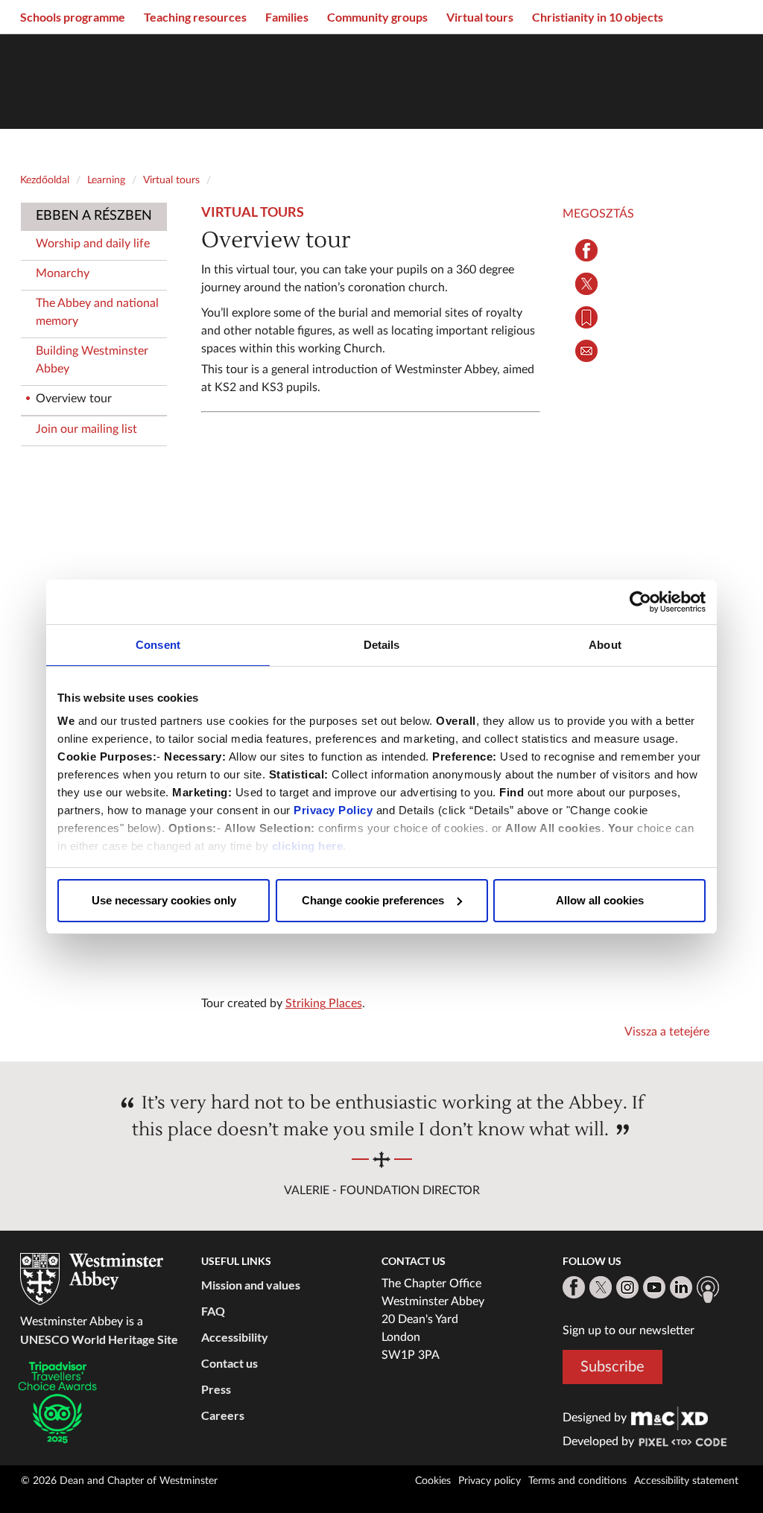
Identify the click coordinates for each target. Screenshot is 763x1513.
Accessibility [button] (234, 1337)
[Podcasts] (708, 1289)
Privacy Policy (333, 810)
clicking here (307, 846)
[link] (670, 1418)
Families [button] (286, 17)
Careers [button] (222, 1415)
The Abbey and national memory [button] (97, 312)
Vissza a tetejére (666, 1032)
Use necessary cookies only (164, 900)
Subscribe (612, 1367)
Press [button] (216, 1389)
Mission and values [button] (250, 1285)
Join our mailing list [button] (86, 429)
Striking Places (323, 1003)
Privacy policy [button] (489, 1481)
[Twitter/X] (600, 1287)
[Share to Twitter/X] (587, 284)
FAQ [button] (213, 1311)
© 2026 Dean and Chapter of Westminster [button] (119, 1481)
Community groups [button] (377, 17)
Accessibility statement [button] (686, 1481)
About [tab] (605, 644)
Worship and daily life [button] (93, 244)
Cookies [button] (433, 1481)
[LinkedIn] (681, 1287)
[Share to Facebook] (587, 250)
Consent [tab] (158, 644)
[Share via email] (587, 351)
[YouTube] (654, 1287)
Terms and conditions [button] (577, 1481)
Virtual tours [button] (479, 17)
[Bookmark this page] (587, 317)
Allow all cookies (600, 900)
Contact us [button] (229, 1363)
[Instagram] (627, 1287)
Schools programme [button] (72, 17)
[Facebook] (574, 1287)
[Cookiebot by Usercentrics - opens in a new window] (640, 602)
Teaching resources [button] (195, 17)
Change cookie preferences (373, 900)
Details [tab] (382, 644)
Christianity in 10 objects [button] (597, 17)
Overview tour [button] (74, 399)
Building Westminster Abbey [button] (92, 360)
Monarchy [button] (62, 273)
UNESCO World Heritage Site (99, 1339)
